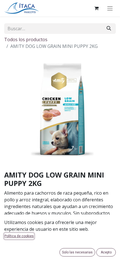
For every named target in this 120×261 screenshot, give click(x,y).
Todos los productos (25, 39)
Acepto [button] (106, 252)
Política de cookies (19, 236)
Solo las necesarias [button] (77, 252)
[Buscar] (109, 28)
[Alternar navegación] (110, 8)
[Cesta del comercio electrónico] (96, 8)
